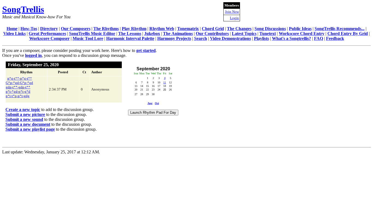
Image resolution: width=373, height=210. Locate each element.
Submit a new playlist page (30, 129)
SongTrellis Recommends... (340, 28)
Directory (49, 28)
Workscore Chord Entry (301, 33)
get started (146, 50)
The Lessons (129, 33)
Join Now (232, 12)
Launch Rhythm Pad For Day (153, 112)
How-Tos (28, 28)
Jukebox (152, 33)
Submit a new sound (24, 119)
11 (164, 82)
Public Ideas (300, 28)
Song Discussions (270, 28)
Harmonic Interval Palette (130, 38)
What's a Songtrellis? (291, 38)
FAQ (318, 38)
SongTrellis (23, 9)
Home (12, 28)
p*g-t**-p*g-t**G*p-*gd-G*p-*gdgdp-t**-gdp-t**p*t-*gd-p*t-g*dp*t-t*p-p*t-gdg (19, 87)
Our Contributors (212, 33)
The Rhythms (106, 28)
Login (234, 18)
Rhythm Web (161, 28)
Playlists (261, 38)
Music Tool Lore (88, 38)
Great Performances (47, 33)
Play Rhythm (134, 28)
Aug (149, 103)
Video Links (14, 33)
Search (200, 38)
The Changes (239, 28)
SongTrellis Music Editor (92, 33)
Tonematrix (188, 28)
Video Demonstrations (230, 38)
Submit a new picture (25, 114)
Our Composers (75, 28)
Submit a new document (27, 124)
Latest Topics (244, 33)
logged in (33, 55)
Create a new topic (22, 109)
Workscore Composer (49, 38)
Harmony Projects (174, 38)
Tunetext (267, 33)
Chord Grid (213, 28)
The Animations (178, 33)
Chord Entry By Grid (347, 33)
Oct (157, 103)
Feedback (335, 38)
